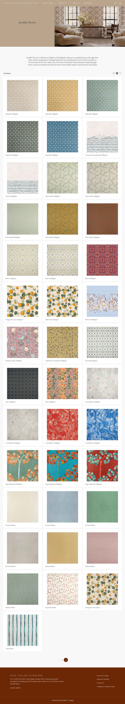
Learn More (15, 688)
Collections (48, 3)
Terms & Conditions (106, 686)
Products (63, 3)
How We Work (103, 679)
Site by (71, 700)
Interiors (88, 3)
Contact (76, 3)
